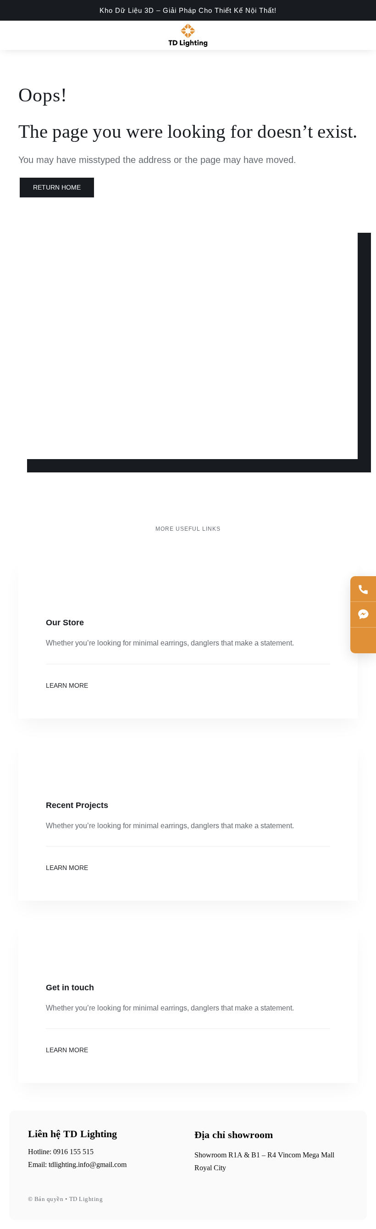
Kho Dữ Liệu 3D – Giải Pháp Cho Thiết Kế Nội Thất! (188, 10)
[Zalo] (363, 640)
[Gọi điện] (363, 589)
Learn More (67, 685)
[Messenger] (363, 615)
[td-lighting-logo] (188, 26)
